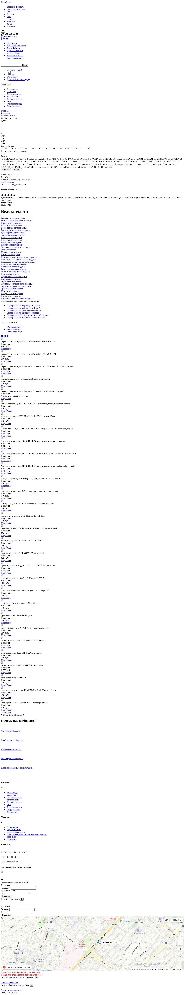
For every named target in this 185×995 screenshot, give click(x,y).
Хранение (11, 837)
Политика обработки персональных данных (27, 834)
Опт (8, 12)
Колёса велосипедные (11, 242)
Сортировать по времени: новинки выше (26, 318)
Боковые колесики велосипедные (16, 220)
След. (19, 715)
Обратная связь (14, 829)
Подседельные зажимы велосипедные (18, 259)
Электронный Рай (15, 55)
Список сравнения (9, 982)
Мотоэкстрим (13, 53)
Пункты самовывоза (16, 9)
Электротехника (14, 104)
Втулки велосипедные (11, 225)
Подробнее (6, 349)
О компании (12, 827)
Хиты (9, 24)
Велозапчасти (13, 96)
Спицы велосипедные (11, 279)
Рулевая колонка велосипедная (15, 271)
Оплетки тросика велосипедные (16, 247)
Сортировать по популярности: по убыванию (27, 315)
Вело (3, 2)
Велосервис (12, 812)
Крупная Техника (15, 50)
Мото (8, 2)
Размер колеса (7, 146)
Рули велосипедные (10, 274)
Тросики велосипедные (12, 289)
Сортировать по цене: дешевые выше (24, 310)
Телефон (6, 888)
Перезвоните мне (9, 36)
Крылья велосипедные (11, 245)
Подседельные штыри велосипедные (18, 262)
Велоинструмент (14, 99)
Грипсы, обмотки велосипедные (16, 230)
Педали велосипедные (11, 252)
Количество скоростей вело (13, 151)
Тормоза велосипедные (11, 281)
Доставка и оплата (15, 7)
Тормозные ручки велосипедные (16, 286)
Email (3, 912)
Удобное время (8, 891)
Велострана (12, 43)
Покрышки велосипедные (13, 267)
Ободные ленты (8, 250)
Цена (3, 120)
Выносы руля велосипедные (14, 228)
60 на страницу (14, 327)
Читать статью (7, 182)
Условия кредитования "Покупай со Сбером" (22, 877)
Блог (9, 16)
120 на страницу (14, 332)
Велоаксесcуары (14, 94)
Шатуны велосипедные (12, 293)
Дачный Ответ (13, 48)
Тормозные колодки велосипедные (17, 284)
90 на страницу (14, 329)
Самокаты (11, 91)
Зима (9, 101)
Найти (24, 65)
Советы (10, 19)
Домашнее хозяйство (16, 46)
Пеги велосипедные (10, 254)
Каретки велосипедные (12, 240)
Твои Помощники (15, 58)
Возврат (10, 14)
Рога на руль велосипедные (13, 269)
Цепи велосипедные (10, 291)
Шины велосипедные (11, 296)
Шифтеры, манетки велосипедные (17, 298)
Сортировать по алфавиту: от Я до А (23, 308)
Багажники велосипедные (13, 218)
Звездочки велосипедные (12, 235)
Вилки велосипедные (11, 223)
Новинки (11, 21)
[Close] (27, 882)
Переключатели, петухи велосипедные (19, 257)
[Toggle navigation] (3, 31)
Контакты (11, 26)
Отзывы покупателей (16, 832)
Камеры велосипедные (11, 237)
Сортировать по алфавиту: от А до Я (23, 305)
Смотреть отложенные (11, 990)
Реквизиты (12, 839)
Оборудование (13, 106)
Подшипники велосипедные (14, 264)
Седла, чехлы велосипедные (14, 276)
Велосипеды (12, 89)
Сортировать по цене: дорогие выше (23, 313)
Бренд (4, 156)
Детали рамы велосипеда (12, 232)
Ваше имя (5, 885)
